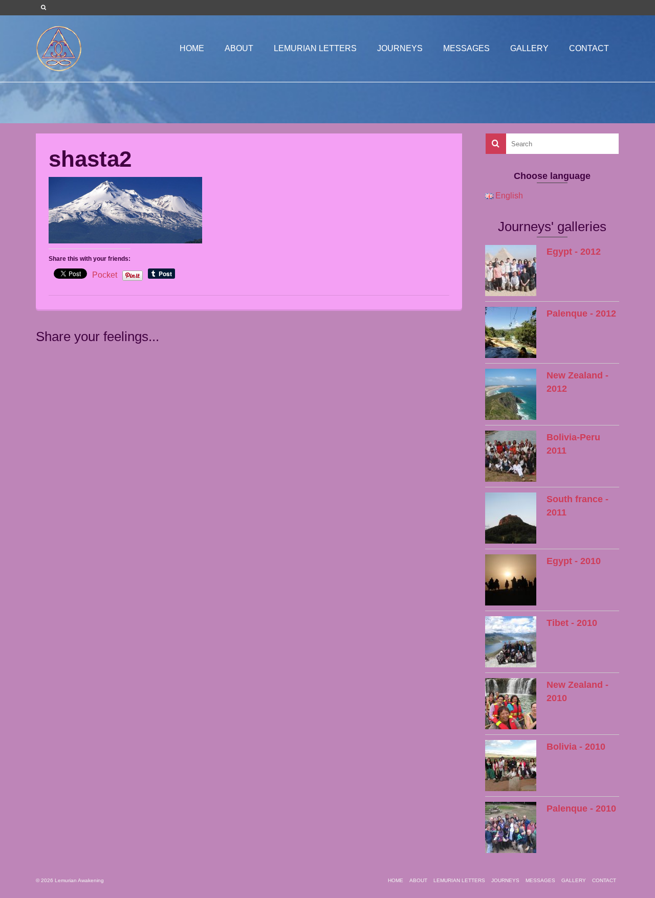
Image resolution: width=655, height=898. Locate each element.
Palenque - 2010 (581, 808)
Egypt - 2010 (574, 561)
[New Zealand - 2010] (510, 703)
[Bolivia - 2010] (510, 765)
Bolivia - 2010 (576, 747)
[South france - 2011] (510, 518)
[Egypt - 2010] (510, 579)
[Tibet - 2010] (510, 641)
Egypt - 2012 (574, 251)
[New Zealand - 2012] (510, 394)
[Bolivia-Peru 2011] (510, 456)
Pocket (104, 275)
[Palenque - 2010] (510, 827)
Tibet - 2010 (572, 623)
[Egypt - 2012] (510, 270)
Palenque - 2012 (581, 313)
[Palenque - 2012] (510, 332)
